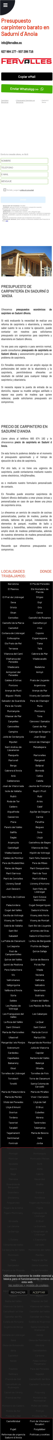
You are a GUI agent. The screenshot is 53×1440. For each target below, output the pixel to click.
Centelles (13, 617)
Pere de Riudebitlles (13, 862)
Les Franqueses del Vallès (13, 1015)
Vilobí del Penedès (13, 1102)
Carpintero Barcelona (5, 101)
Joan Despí (40, 736)
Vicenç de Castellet (39, 695)
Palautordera (13, 905)
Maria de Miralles (40, 1091)
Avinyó (39, 671)
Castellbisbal (13, 1421)
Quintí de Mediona (13, 964)
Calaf (39, 806)
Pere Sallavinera (13, 969)
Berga (13, 765)
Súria (13, 995)
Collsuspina (13, 638)
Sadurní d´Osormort (39, 935)
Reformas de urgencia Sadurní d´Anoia (13, 1436)
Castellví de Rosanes (40, 617)
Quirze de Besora (40, 959)
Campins (13, 731)
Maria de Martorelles (13, 1032)
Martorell (13, 760)
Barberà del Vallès (39, 1057)
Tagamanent (13, 1132)
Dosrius (13, 1112)
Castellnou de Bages (40, 842)
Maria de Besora (39, 1132)
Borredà (39, 770)
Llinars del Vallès (40, 1000)
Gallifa (13, 832)
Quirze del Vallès (13, 959)
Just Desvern (13, 888)
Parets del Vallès (13, 827)
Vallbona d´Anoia (13, 990)
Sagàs (13, 837)
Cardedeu (13, 1052)
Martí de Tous (39, 873)
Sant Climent (13, 1027)
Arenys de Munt (13, 690)
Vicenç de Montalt (39, 920)
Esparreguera (39, 638)
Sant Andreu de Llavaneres (13, 748)
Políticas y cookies (40, 1434)
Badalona (40, 666)
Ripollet (13, 741)
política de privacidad (27, 190)
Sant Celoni (40, 1027)
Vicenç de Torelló (13, 920)
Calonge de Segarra (39, 731)
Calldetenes (13, 780)
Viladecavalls (40, 658)
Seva (13, 602)
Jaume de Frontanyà (40, 785)
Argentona (39, 685)
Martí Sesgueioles (39, 868)
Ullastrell (13, 1037)
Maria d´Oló (40, 1037)
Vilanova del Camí (13, 653)
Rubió (13, 796)
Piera (13, 821)
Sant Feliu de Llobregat (40, 890)
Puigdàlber (40, 1429)
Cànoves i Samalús (40, 721)
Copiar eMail (26, 77)
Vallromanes (13, 979)
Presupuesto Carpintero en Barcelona (25, 101)
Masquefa (13, 755)
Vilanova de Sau (39, 847)
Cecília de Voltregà (13, 915)
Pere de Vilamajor (39, 700)
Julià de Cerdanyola (13, 736)
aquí (7, 221)
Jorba (40, 1143)
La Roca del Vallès (13, 1021)
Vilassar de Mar (13, 716)
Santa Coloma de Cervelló (40, 1085)
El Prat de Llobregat (13, 597)
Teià (40, 648)
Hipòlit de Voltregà (40, 852)
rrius (39, 627)
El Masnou (13, 588)
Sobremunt (13, 1047)
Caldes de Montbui (13, 857)
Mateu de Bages (13, 868)
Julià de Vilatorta (40, 1047)
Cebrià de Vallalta (13, 925)
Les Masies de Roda (39, 1005)
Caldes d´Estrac (13, 680)
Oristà (13, 607)
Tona (39, 716)
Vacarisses (40, 990)
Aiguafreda (13, 811)
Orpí (40, 602)
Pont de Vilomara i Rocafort (40, 1423)
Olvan (13, 612)
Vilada (39, 969)
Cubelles (39, 1112)
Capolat (40, 1052)
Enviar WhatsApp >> (24, 89)
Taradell (13, 1127)
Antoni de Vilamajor (39, 741)
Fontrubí (13, 1143)
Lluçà (40, 837)
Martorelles (40, 755)
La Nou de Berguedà (40, 940)
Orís (40, 607)
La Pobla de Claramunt (13, 940)
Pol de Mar (39, 964)
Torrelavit (13, 1078)
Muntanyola (13, 711)
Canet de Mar (40, 726)
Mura (39, 705)
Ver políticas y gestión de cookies (28, 1285)
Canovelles (13, 726)
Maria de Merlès (13, 1096)
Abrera (39, 1117)
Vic (13, 974)
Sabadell (13, 935)
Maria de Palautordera (13, 1091)
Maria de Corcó (40, 1032)
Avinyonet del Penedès (13, 673)
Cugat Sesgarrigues (39, 905)
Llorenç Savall (13, 883)
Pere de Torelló (13, 705)
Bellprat (39, 765)
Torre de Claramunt (39, 1078)
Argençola (13, 842)
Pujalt (13, 1429)
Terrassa (13, 648)
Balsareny (13, 1062)
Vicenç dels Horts (39, 915)
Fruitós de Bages (40, 946)
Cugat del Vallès (13, 910)
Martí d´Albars (39, 878)
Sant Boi (13, 930)
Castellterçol (40, 622)
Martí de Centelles (13, 878)
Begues (40, 827)
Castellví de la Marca (13, 622)
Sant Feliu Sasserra (39, 857)
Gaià (39, 1137)
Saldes (13, 1000)
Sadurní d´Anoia (39, 910)
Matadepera (39, 746)
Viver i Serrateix (40, 1096)
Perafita (39, 821)
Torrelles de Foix (40, 1073)
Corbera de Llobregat (13, 633)
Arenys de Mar (39, 690)
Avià (13, 775)
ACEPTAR (39, 1292)
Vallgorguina (13, 985)
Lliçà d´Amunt (13, 1107)
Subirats (39, 995)
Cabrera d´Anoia (13, 770)
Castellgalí (13, 847)
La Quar (40, 1021)
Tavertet (13, 1122)
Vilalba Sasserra (13, 852)
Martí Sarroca (13, 873)
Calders (13, 806)
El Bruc (39, 1107)
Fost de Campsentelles (13, 953)
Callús (40, 775)
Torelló (13, 1083)
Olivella (39, 1068)
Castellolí (13, 627)
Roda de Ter (13, 801)
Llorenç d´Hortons (39, 883)
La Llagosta (13, 946)
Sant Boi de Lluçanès (39, 925)
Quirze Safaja (40, 951)
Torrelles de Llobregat (13, 1073)
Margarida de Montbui (39, 1042)
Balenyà (40, 1062)
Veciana (39, 974)
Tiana (40, 643)
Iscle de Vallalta (13, 791)
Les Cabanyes (39, 1013)
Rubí (39, 796)
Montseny (40, 711)
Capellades (13, 1057)
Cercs (40, 612)
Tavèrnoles (40, 1122)
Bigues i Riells (13, 695)
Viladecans (13, 666)
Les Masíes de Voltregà (13, 1007)
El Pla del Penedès (40, 583)
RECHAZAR (18, 1292)
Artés (40, 801)
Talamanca (39, 1127)
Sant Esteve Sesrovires (39, 898)
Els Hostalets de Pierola (40, 590)
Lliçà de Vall (39, 1102)
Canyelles (13, 721)
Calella (39, 780)
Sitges (39, 597)
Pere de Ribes (39, 862)
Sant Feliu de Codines (13, 896)
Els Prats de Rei (13, 643)
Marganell (40, 760)
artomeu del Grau (39, 930)
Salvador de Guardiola (13, 700)
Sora (39, 832)
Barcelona (13, 583)
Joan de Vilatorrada (13, 785)
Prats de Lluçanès (39, 680)
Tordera (13, 1117)
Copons (40, 633)
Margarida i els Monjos (13, 1042)
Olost (13, 1068)
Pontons (13, 685)
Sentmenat (13, 1137)
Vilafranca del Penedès (13, 660)
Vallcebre (40, 985)
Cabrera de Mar (40, 653)
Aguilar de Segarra (40, 811)
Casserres (13, 816)
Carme (39, 816)
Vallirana (39, 979)
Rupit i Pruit (39, 791)
